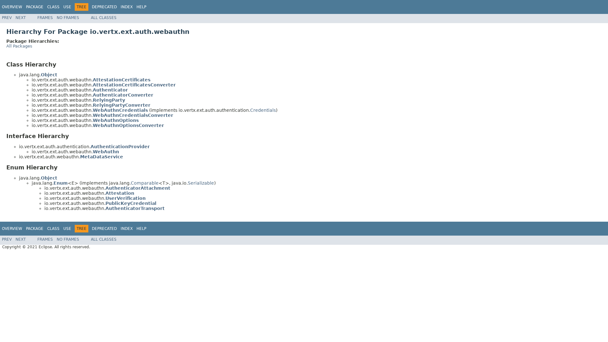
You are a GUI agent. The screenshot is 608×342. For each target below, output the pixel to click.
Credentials (263, 110)
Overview (12, 7)
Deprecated (104, 7)
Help (141, 7)
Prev (7, 18)
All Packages (19, 46)
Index (127, 7)
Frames (45, 18)
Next (21, 18)
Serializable (201, 183)
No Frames (68, 18)
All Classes (104, 18)
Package (34, 7)
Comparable (145, 183)
